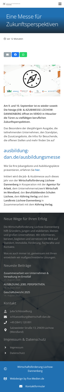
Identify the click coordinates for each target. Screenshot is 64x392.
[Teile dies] (15, 54)
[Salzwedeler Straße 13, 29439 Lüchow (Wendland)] (7, 329)
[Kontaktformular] (22, 386)
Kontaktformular (35, 386)
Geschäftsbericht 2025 (17, 292)
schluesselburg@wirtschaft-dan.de (30, 316)
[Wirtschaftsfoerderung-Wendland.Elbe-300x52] (11, 3)
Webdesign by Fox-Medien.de (25, 378)
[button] (60, 3)
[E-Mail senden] (7, 54)
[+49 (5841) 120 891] (7, 322)
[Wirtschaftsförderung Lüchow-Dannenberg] (7, 368)
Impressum (16, 347)
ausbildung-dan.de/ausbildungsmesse (32, 153)
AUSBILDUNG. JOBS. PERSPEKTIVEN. (24, 284)
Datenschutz (17, 353)
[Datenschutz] (7, 352)
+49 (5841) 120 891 (21, 322)
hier (37, 170)
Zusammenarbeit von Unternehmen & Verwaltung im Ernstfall (26, 274)
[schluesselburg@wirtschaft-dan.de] (7, 316)
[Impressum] (7, 347)
